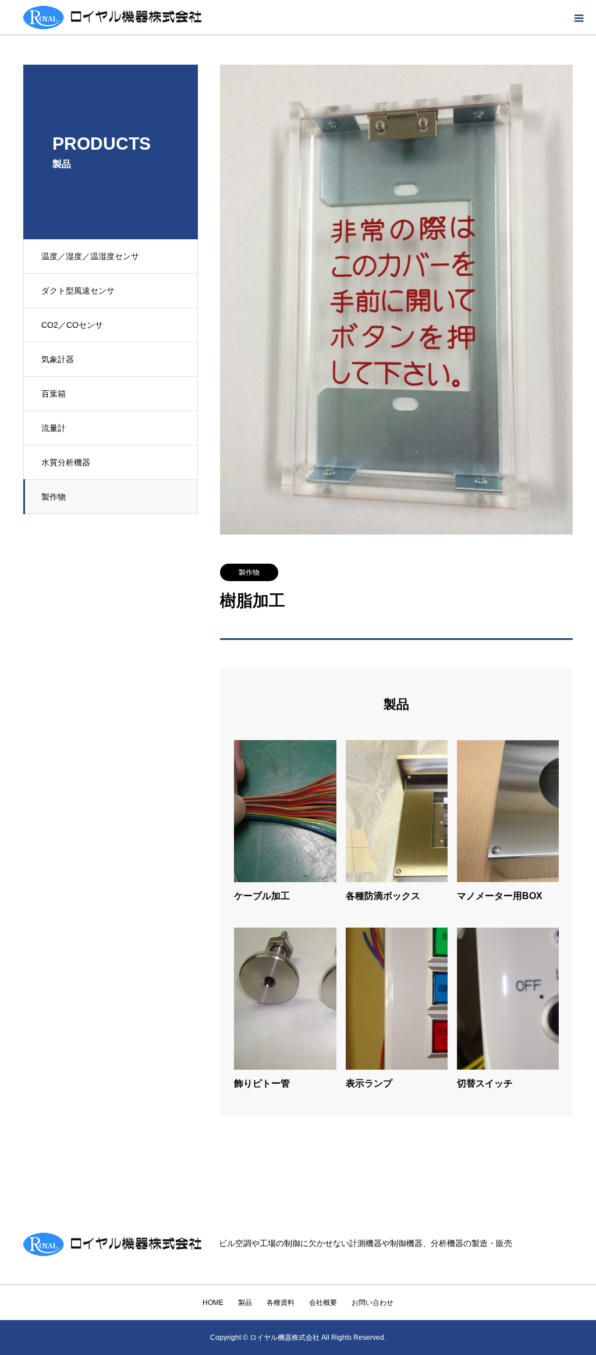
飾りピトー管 (262, 1083)
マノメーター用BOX (499, 896)
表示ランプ (369, 1083)
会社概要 (323, 1303)
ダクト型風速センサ (78, 290)
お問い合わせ (372, 1303)
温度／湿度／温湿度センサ (90, 256)
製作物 (53, 496)
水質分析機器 (65, 462)
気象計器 (57, 359)
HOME (213, 1303)
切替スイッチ (485, 1083)
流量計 (53, 428)
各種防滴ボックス (383, 896)
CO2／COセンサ (72, 325)
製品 (245, 1303)
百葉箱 (53, 393)
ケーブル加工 (262, 896)
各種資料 (281, 1303)
